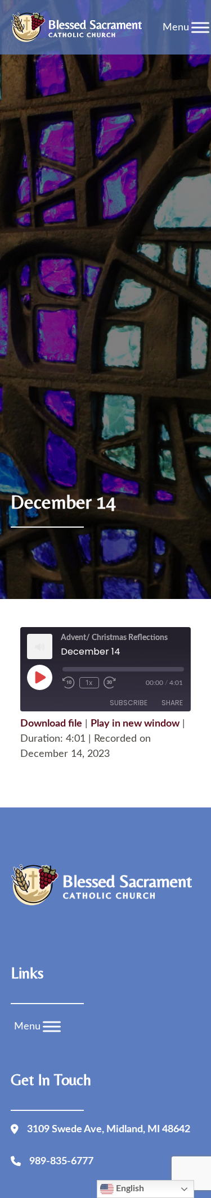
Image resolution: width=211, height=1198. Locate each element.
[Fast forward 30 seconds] (114, 683)
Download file (51, 724)
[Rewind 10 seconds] (68, 683)
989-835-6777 (61, 1161)
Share (172, 702)
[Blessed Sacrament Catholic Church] (79, 27)
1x (89, 682)
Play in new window (135, 724)
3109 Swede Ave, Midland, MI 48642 (108, 1129)
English (129, 1188)
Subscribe (128, 702)
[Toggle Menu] (200, 27)
